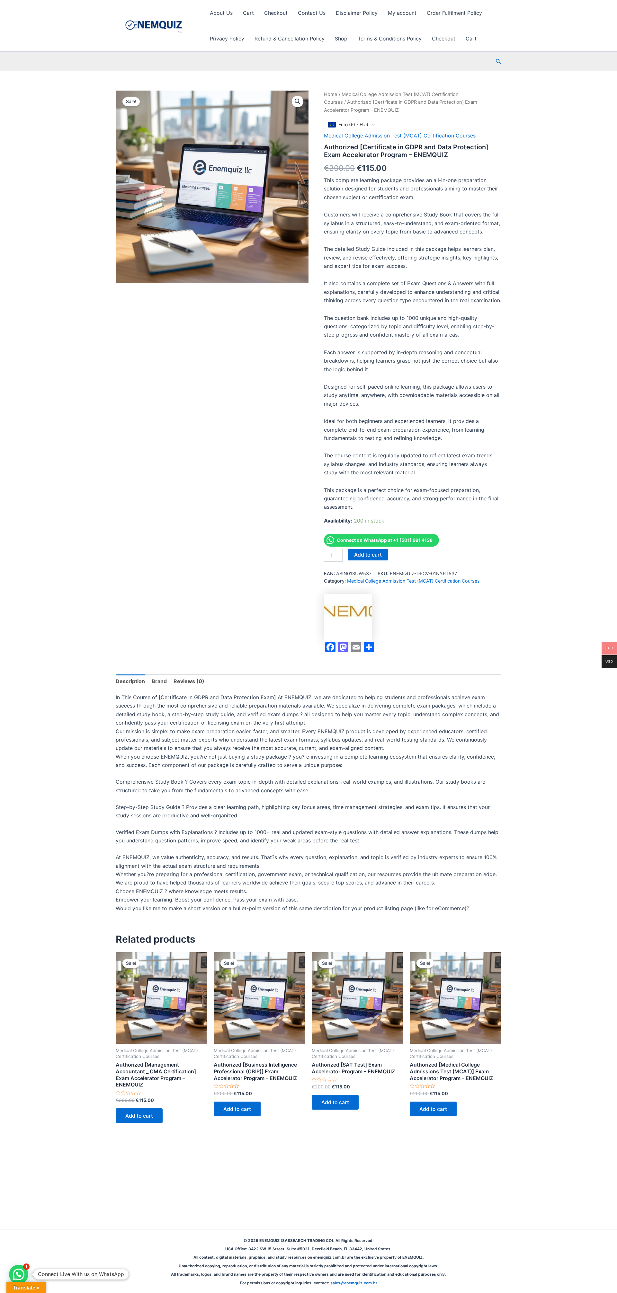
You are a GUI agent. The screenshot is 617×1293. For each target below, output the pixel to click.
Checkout (276, 13)
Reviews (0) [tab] (189, 681)
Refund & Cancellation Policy (290, 38)
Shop (341, 38)
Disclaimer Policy (357, 13)
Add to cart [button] (139, 1116)
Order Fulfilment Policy (454, 13)
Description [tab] (130, 681)
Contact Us (312, 13)
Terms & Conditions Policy (390, 38)
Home (330, 94)
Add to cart (368, 554)
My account (402, 13)
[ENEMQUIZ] (348, 618)
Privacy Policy (227, 38)
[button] (498, 61)
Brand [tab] (159, 681)
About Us (221, 13)
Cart (248, 13)
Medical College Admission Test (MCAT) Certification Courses (400, 135)
